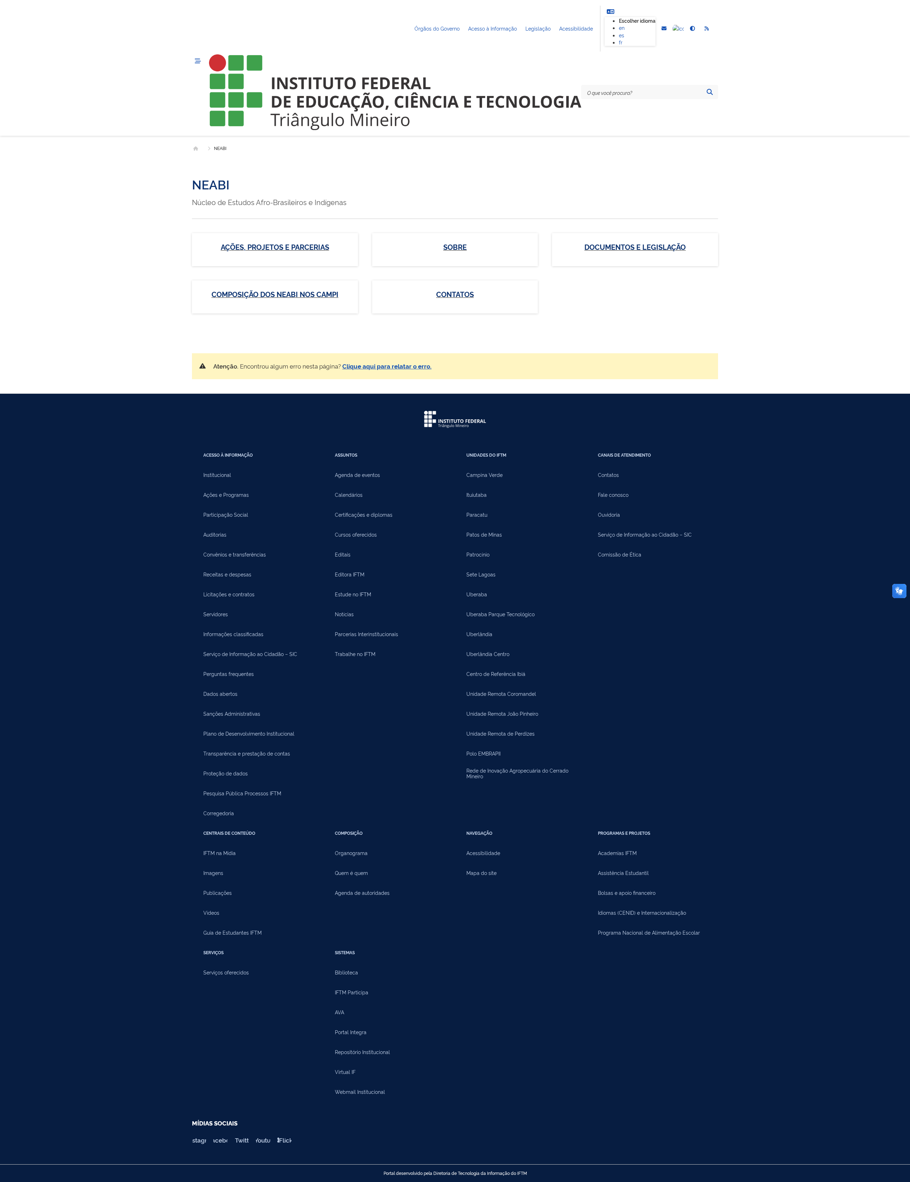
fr (620, 42)
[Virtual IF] (678, 28)
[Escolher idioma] (610, 11)
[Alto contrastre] (692, 28)
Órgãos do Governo (437, 28)
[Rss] (706, 28)
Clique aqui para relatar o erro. (387, 366)
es (621, 35)
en (622, 27)
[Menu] (197, 61)
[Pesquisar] (709, 92)
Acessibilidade (576, 28)
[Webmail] (664, 28)
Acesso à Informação (492, 28)
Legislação (538, 28)
